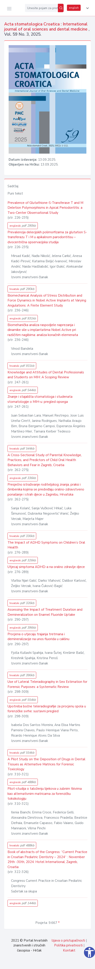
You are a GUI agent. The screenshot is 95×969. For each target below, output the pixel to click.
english (74, 8)
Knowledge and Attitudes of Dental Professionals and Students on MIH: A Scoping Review (46, 375)
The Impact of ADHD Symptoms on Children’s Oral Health (46, 545)
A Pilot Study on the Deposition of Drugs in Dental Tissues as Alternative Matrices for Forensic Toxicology (46, 764)
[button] (86, 8)
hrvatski (22, 289)
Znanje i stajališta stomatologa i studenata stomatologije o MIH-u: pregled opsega (40, 399)
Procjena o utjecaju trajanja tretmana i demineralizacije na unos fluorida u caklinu (38, 636)
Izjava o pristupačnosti (68, 940)
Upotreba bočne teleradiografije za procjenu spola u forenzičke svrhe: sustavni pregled (47, 709)
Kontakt (69, 950)
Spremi (62, 963)
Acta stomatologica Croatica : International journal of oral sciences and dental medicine (46, 26)
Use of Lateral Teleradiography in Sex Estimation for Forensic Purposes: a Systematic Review (47, 684)
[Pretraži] (61, 8)
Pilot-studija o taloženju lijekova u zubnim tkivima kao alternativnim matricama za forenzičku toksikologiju (45, 793)
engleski (23, 226)
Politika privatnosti (68, 945)
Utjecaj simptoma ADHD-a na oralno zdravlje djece (46, 567)
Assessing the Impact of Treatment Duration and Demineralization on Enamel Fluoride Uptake (45, 612)
